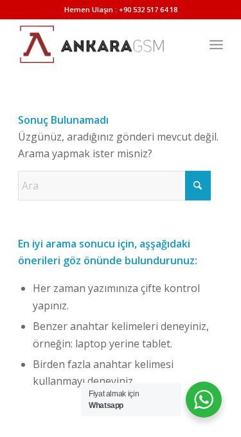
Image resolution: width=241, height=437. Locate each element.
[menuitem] (216, 44)
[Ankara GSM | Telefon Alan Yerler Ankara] (100, 44)
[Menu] (216, 44)
